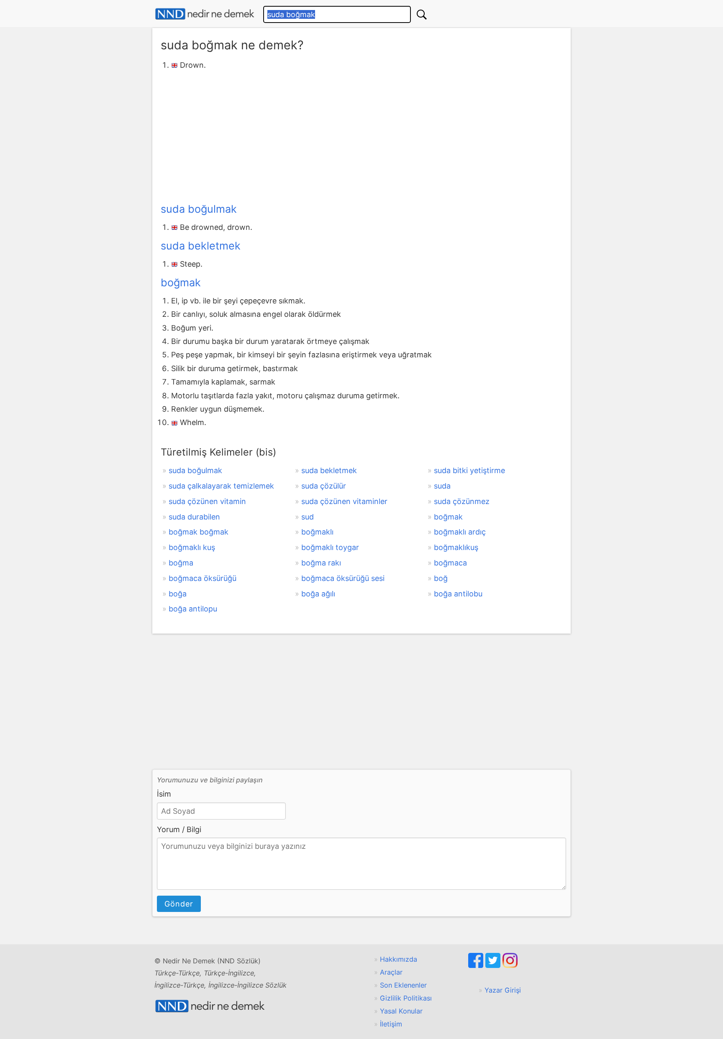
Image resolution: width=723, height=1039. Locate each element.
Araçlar (391, 972)
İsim (164, 793)
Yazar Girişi (503, 990)
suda (442, 485)
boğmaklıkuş (456, 547)
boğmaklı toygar (330, 547)
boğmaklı (317, 531)
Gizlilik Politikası (406, 998)
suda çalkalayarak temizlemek (221, 485)
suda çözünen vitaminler (344, 501)
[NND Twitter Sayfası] (494, 965)
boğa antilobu (458, 593)
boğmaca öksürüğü (202, 578)
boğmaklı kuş (192, 547)
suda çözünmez (462, 501)
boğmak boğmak (198, 531)
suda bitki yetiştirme (469, 470)
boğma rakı (321, 562)
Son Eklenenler (403, 985)
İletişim (391, 1024)
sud (307, 516)
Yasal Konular (401, 1011)
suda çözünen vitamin (207, 501)
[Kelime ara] (422, 14)
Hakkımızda (398, 959)
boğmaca (450, 562)
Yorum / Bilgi (179, 829)
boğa (178, 593)
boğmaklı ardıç (460, 531)
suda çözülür (323, 485)
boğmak (181, 282)
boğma (181, 562)
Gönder (178, 903)
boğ (441, 578)
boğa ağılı (318, 593)
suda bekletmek (201, 245)
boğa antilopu (193, 608)
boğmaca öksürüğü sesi (343, 578)
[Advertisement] (361, 135)
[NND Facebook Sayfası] (476, 965)
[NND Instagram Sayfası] (510, 965)
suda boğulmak (199, 209)
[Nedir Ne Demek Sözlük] (204, 14)
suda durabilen (194, 516)
